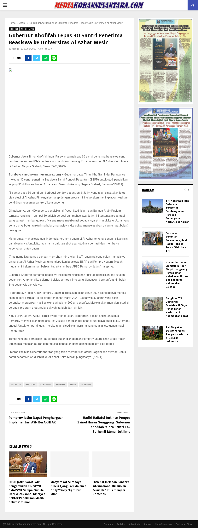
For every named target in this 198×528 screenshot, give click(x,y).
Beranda (108, 524)
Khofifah (60, 385)
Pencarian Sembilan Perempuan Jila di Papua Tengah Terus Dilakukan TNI (177, 242)
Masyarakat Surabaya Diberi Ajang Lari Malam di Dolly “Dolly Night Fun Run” (68, 488)
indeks (23, 29)
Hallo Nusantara (163, 524)
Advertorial (135, 524)
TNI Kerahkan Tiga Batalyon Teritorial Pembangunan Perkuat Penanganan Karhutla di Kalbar (177, 211)
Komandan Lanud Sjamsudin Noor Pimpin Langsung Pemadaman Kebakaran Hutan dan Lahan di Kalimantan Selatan (177, 274)
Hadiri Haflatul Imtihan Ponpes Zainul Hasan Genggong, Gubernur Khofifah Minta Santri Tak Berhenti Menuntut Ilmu (103, 425)
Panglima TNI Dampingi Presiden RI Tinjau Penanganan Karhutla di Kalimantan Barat (177, 307)
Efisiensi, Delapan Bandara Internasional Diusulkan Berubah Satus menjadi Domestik (110, 488)
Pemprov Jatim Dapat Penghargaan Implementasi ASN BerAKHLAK (36, 420)
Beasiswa (31, 385)
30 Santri (16, 385)
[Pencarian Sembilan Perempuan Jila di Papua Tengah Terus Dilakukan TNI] (152, 238)
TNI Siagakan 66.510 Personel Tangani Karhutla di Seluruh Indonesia (177, 334)
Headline (14, 29)
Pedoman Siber (184, 524)
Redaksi (121, 524)
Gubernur (45, 385)
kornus (15, 49)
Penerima (86, 385)
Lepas (73, 385)
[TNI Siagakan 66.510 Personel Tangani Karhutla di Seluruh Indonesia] (152, 333)
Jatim (31, 29)
